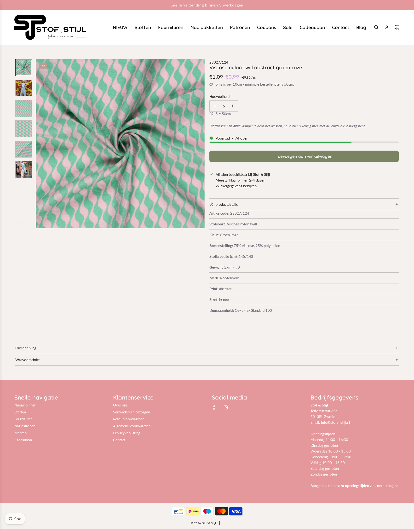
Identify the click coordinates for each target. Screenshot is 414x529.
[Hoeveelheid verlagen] (215, 106)
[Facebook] (214, 407)
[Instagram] (225, 407)
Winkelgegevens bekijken (236, 186)
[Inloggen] (386, 27)
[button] (39, 143)
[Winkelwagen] (397, 27)
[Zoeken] (376, 27)
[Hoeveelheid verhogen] (232, 106)
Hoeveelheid (219, 96)
